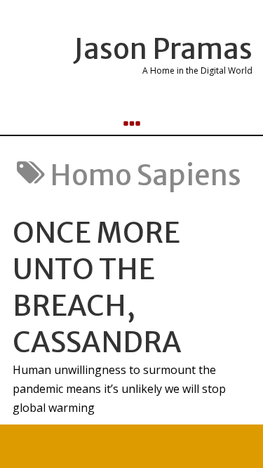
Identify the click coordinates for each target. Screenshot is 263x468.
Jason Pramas (163, 49)
